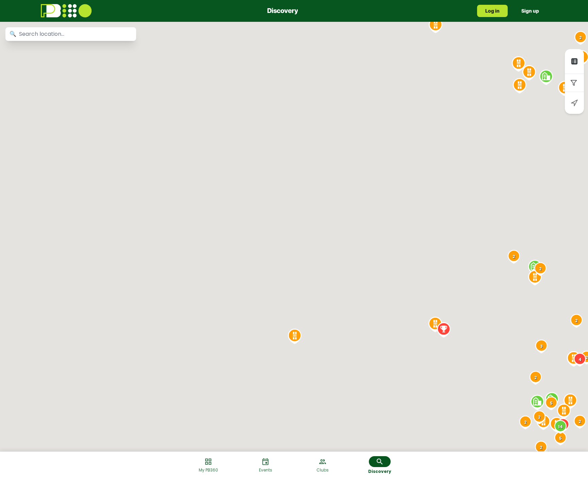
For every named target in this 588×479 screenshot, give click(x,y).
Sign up (530, 11)
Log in (492, 11)
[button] (574, 61)
